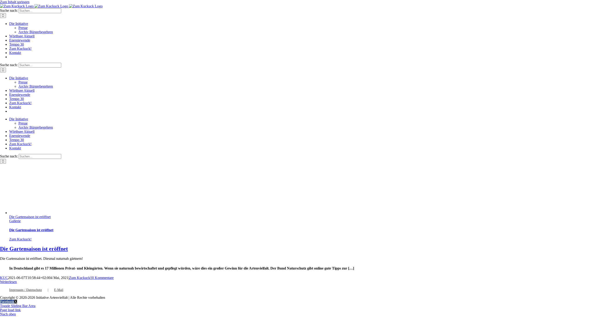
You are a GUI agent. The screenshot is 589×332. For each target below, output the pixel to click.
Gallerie (15, 221)
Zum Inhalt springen (14, 2)
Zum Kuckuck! (20, 239)
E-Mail (58, 290)
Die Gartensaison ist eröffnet (30, 217)
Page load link (10, 310)
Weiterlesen (8, 282)
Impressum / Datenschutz (25, 290)
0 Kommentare (103, 278)
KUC (4, 278)
